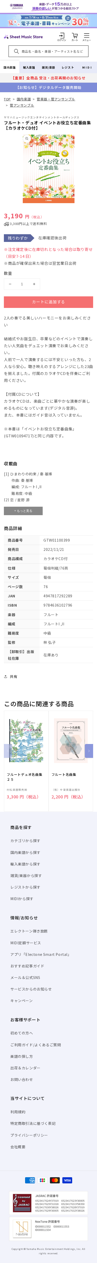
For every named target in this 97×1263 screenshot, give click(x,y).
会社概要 (17, 1146)
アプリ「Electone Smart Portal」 (40, 954)
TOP (7, 99)
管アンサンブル (22, 105)
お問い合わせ (21, 1079)
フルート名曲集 (63, 774)
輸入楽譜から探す (25, 863)
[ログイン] (61, 35)
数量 (8, 273)
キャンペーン (21, 1000)
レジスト (68, 67)
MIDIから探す (22, 898)
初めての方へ (21, 1032)
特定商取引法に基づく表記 (33, 1123)
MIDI (87, 67)
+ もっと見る (23, 511)
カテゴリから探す (25, 840)
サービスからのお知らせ (31, 989)
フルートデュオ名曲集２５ (24, 776)
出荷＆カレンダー (25, 1067)
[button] (86, 35)
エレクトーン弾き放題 (29, 931)
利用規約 (17, 1111)
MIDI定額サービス (25, 942)
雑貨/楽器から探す (26, 875)
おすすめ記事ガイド (27, 965)
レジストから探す (25, 887)
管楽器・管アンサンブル (56, 99)
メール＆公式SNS (25, 977)
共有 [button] (13, 676)
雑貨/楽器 (48, 67)
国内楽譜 (10, 67)
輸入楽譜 (29, 67)
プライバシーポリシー (29, 1135)
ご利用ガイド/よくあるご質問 (35, 1044)
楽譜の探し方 (21, 1056)
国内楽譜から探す (25, 852)
